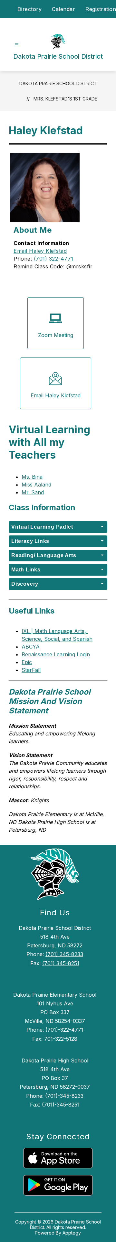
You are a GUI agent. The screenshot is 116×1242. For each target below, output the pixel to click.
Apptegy (72, 1233)
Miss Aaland (36, 484)
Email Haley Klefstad (40, 251)
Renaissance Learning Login (56, 654)
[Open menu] (16, 45)
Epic (27, 662)
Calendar (63, 9)
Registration (100, 9)
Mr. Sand (33, 492)
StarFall (31, 670)
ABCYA (31, 646)
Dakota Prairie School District (58, 83)
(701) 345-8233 (64, 954)
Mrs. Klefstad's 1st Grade (65, 98)
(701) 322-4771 (53, 258)
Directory (29, 9)
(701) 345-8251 (60, 963)
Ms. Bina (32, 477)
